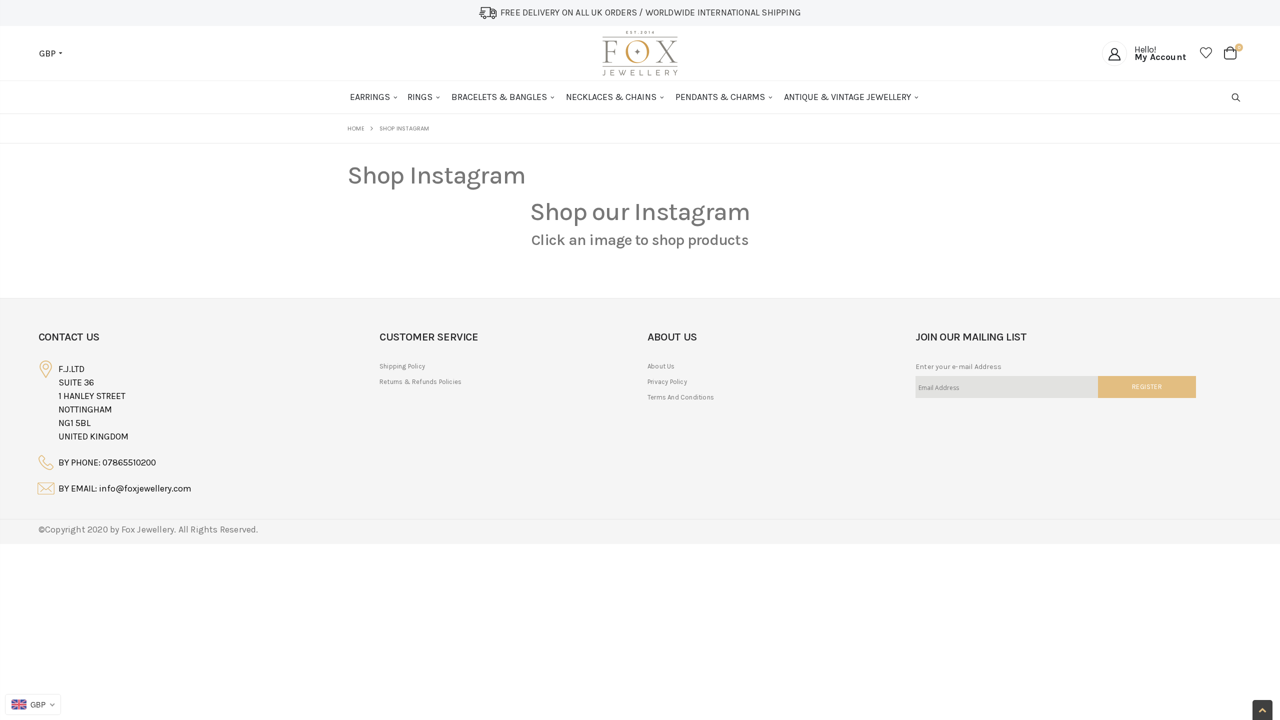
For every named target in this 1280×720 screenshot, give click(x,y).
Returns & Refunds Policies (421, 382)
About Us (661, 366)
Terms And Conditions (681, 397)
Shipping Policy (402, 366)
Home (356, 129)
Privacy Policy (667, 382)
